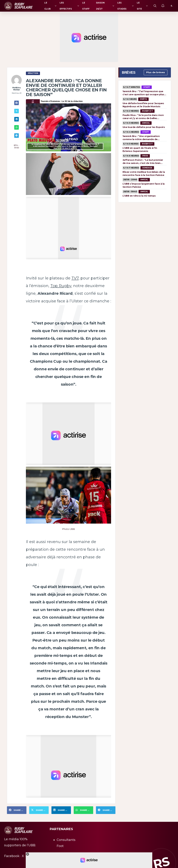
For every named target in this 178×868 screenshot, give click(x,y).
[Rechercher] (155, 6)
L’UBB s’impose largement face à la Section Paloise (144, 185)
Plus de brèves (155, 72)
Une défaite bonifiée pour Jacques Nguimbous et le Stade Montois (143, 105)
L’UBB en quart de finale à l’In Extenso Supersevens (140, 149)
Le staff (86, 5)
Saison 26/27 (100, 5)
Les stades (121, 5)
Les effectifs (66, 5)
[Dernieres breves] (163, 6)
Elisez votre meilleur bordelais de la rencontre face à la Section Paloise (144, 173)
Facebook (11, 856)
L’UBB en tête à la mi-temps (139, 195)
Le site (139, 5)
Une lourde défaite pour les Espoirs (144, 127)
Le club (47, 5)
